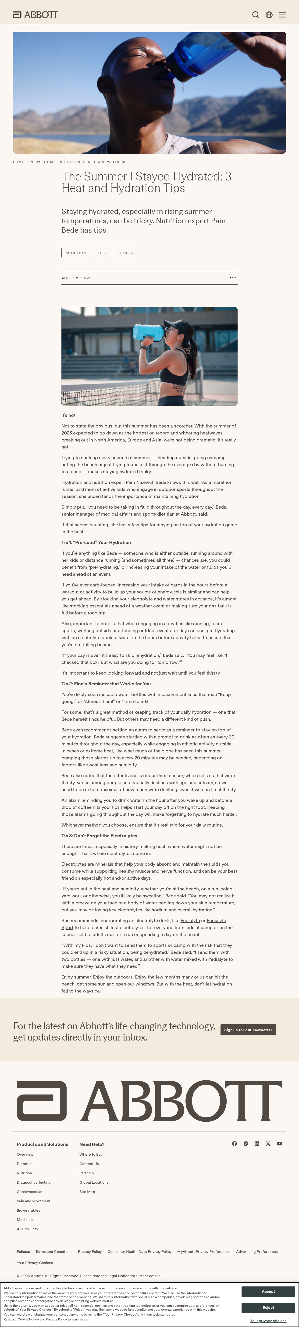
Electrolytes (73, 864)
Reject (268, 1308)
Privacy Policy (56, 1319)
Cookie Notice (28, 1319)
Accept (268, 1291)
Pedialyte (190, 920)
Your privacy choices (268, 1321)
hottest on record (151, 433)
